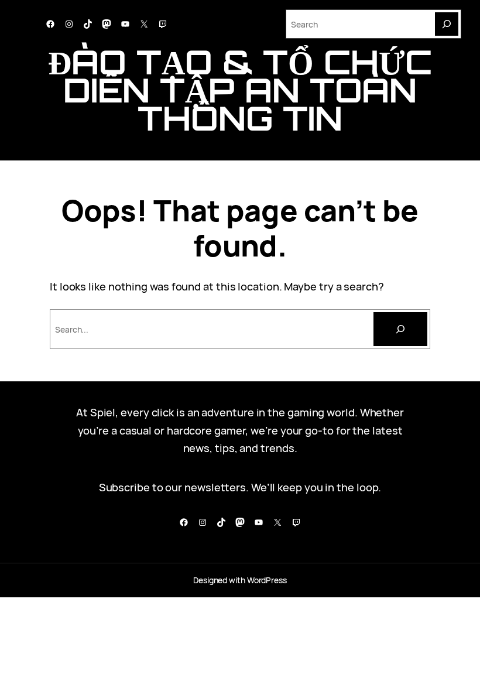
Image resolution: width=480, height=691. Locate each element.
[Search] (446, 24)
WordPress (267, 580)
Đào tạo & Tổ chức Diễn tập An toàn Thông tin (239, 90)
